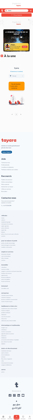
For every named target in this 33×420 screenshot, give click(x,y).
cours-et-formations (6, 256)
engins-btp (3, 230)
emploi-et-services (7, 251)
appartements (4, 275)
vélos (2, 361)
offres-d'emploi (4, 258)
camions (3, 236)
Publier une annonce (6, 179)
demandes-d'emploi (5, 254)
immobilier (4, 265)
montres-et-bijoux (5, 310)
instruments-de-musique (7, 363)
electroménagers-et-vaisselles (8, 245)
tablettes (3, 343)
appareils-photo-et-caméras (7, 333)
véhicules (4, 215)
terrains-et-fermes (5, 281)
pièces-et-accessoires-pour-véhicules (10, 234)
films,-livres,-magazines (6, 359)
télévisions (3, 335)
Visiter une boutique (6, 182)
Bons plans (4, 191)
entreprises (5, 293)
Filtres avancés (5, 184)
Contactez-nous (5, 162)
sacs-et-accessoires (5, 316)
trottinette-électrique (6, 350)
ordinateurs (4, 329)
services (3, 260)
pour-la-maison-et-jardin (9, 240)
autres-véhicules (5, 228)
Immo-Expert (6, 152)
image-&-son (4, 327)
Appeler (25, 46)
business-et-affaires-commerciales (9, 299)
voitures (3, 220)
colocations (4, 267)
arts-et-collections (5, 354)
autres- (3, 372)
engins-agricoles (5, 226)
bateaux (3, 232)
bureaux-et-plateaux (5, 277)
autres (3, 369)
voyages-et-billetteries (6, 365)
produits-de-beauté (5, 312)
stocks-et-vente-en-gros (6, 301)
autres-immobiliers (5, 279)
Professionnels (5, 165)
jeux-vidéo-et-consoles (6, 341)
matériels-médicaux (6, 297)
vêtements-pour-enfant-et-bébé (8, 320)
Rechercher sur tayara (7, 186)
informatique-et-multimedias (10, 325)
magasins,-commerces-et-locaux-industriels (11, 271)
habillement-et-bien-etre (9, 306)
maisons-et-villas (5, 269)
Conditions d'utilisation (7, 167)
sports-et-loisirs (5, 352)
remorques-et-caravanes (7, 224)
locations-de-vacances (6, 273)
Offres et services (6, 189)
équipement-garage (5, 222)
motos (2, 218)
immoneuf (4, 286)
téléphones (4, 337)
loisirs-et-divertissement (9, 348)
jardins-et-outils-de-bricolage (8, 243)
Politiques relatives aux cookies (9, 169)
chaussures (4, 318)
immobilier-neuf (5, 288)
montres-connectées (6, 331)
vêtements (3, 314)
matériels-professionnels (7, 295)
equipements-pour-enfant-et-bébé (9, 308)
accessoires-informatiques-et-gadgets (10, 339)
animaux (3, 357)
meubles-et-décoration (6, 247)
